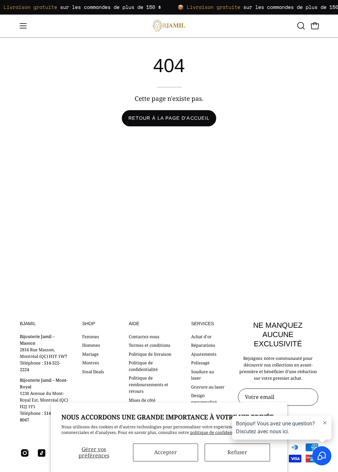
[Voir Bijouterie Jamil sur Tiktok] (41, 453)
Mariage (90, 354)
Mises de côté (142, 400)
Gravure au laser (207, 387)
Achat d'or (201, 336)
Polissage (200, 362)
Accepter (165, 452)
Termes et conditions (149, 345)
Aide (134, 323)
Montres (90, 362)
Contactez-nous (144, 336)
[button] (300, 25)
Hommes (91, 345)
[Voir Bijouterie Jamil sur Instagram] (24, 453)
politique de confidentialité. (217, 432)
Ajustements (204, 354)
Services (202, 323)
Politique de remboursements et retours (148, 384)
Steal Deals (93, 371)
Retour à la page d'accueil (169, 118)
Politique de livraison (150, 354)
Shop (88, 323)
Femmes (90, 336)
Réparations (203, 345)
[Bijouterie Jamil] (169, 26)
